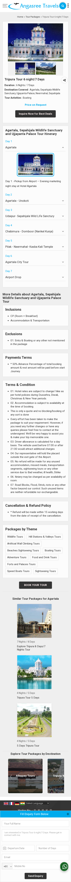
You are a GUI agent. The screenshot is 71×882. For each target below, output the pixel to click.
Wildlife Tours (15, 536)
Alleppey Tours (25, 775)
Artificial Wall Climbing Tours (23, 543)
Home (20, 16)
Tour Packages (33, 16)
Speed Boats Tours (18, 571)
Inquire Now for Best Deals (35, 113)
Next (59, 776)
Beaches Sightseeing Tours (23, 550)
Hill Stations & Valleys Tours (45, 536)
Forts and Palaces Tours (21, 564)
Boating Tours (53, 550)
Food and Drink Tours (44, 557)
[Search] (62, 5)
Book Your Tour (35, 585)
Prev (11, 776)
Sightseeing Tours (45, 571)
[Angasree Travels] (33, 6)
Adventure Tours (16, 557)
